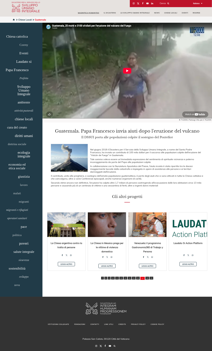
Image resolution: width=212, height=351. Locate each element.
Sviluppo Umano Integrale (23, 90)
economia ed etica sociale (17, 166)
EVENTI (185, 13)
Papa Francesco (17, 70)
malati (17, 193)
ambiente (24, 102)
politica (17, 235)
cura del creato (17, 127)
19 (151, 278)
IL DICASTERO (110, 13)
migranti (24, 201)
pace (24, 227)
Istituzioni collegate (58, 324)
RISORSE (196, 13)
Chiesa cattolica (17, 36)
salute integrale (23, 252)
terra (17, 285)
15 (134, 278)
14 (129, 278)
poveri (23, 243)
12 (121, 278)
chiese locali (24, 119)
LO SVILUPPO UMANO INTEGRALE (135, 13)
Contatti (94, 324)
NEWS (157, 13)
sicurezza (24, 260)
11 (117, 278)
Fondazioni (79, 324)
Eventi (23, 53)
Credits (122, 324)
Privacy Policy (138, 324)
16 (138, 278)
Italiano (196, 3)
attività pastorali (23, 110)
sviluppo (24, 276)
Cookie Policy (157, 324)
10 (113, 278)
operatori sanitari (17, 218)
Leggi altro (66, 264)
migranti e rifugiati (17, 209)
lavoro (24, 184)
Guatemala (40, 19)
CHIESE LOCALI (170, 13)
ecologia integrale (24, 154)
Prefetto (24, 78)
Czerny (24, 44)
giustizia (24, 176)
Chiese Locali (25, 19)
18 (147, 278)
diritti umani (24, 136)
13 (125, 278)
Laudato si (24, 61)
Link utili (108, 324)
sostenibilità (17, 268)
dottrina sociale (17, 144)
